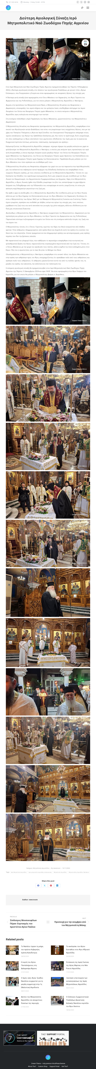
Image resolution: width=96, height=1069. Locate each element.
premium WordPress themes (55, 1063)
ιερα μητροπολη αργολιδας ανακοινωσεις (40, 872)
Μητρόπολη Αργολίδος (15, 41)
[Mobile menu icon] (87, 7)
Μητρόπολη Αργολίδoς (60, 872)
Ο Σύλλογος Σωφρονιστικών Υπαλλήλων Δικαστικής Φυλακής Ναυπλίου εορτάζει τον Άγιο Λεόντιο (77, 1001)
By (55, 868)
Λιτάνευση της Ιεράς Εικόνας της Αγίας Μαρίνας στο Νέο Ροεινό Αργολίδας (77, 965)
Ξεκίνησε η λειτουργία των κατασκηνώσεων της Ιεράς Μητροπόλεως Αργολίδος (76, 981)
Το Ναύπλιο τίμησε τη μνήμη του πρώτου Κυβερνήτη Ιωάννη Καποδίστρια (32, 949)
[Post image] (12, 950)
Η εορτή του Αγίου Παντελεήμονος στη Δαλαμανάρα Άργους (29, 965)
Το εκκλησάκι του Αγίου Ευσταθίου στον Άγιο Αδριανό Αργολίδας (78, 949)
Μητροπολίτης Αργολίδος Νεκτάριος (79, 872)
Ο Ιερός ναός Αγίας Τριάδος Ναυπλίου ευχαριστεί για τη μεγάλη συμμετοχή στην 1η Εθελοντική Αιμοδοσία (32, 982)
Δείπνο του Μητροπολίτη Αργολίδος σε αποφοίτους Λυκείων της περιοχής (31, 1000)
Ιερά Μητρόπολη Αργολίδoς (19, 872)
